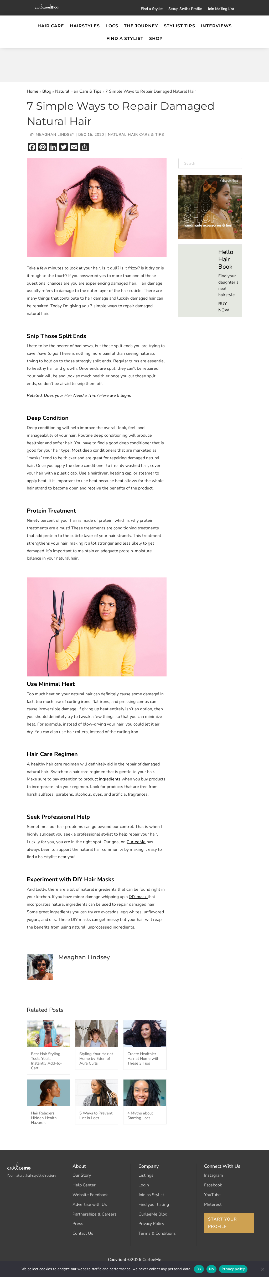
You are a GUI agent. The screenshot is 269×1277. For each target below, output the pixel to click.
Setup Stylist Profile (185, 9)
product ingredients (102, 779)
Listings (145, 1175)
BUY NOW (223, 307)
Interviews (216, 26)
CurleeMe (136, 842)
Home (32, 91)
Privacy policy (233, 1269)
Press (78, 1224)
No (211, 1269)
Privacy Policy (151, 1224)
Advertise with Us (90, 1204)
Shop (156, 39)
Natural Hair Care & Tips (78, 91)
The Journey (141, 26)
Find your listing (153, 1204)
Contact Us (83, 1233)
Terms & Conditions (157, 1233)
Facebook (213, 1185)
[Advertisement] (134, 63)
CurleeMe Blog (152, 1214)
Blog (46, 91)
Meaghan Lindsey (55, 134)
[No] (262, 1269)
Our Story (82, 1175)
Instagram (213, 1175)
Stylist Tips (179, 26)
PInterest (213, 1204)
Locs (112, 26)
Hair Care (51, 26)
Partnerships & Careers (95, 1214)
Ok (198, 1269)
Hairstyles (85, 26)
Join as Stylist (151, 1195)
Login (143, 1185)
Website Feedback (90, 1195)
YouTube (212, 1195)
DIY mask (138, 897)
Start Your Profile (222, 1223)
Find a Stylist (152, 9)
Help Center (84, 1185)
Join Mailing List (221, 9)
